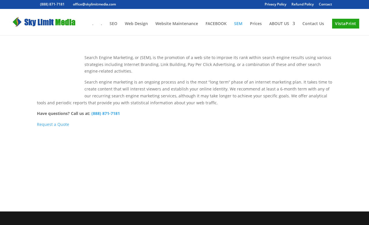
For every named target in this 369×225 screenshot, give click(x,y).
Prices (256, 24)
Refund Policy (302, 5)
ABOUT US (279, 24)
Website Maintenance (176, 24)
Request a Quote (53, 124)
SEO (113, 24)
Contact (325, 5)
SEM (238, 24)
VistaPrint (345, 23)
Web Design (136, 24)
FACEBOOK (216, 24)
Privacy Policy (275, 5)
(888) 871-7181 (105, 113)
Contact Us (313, 24)
